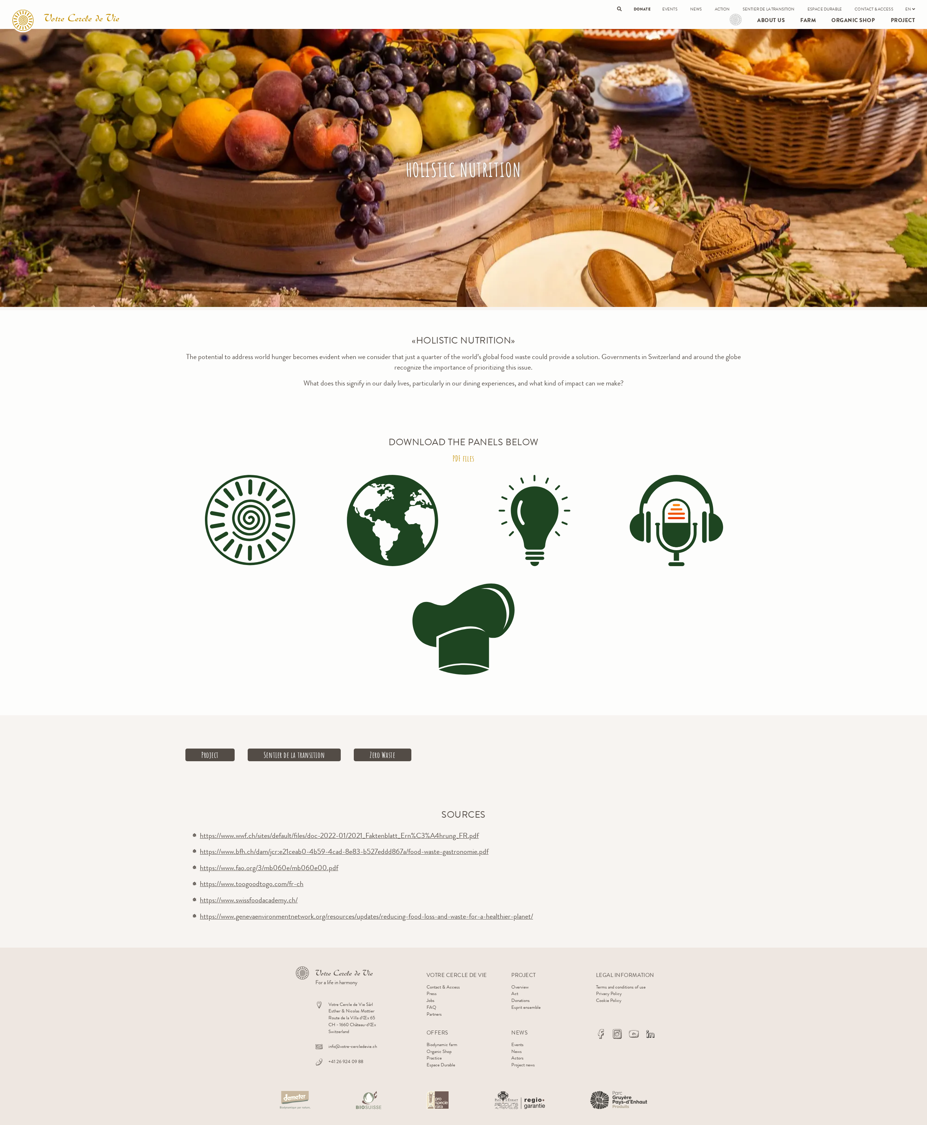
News (696, 9)
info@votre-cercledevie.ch (352, 1046)
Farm (808, 20)
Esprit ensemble (526, 1007)
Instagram (617, 1033)
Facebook (600, 1033)
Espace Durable (825, 9)
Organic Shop (853, 20)
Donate (642, 9)
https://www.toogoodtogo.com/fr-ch (251, 883)
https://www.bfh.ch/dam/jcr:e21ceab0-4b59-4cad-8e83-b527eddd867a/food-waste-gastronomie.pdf (344, 851)
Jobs (431, 1000)
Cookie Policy (608, 1000)
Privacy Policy (609, 993)
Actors (517, 1057)
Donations (520, 1000)
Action (722, 9)
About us (771, 20)
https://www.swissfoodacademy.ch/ (249, 900)
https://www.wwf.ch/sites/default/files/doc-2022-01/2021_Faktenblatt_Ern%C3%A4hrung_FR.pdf (339, 835)
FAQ (431, 1007)
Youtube (633, 1033)
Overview (520, 986)
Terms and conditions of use (621, 986)
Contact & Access (874, 9)
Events (670, 9)
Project (736, 20)
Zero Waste (382, 755)
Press (432, 993)
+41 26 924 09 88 (345, 1061)
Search (619, 9)
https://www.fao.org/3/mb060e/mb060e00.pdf (269, 868)
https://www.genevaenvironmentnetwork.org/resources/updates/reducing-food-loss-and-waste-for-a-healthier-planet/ (366, 916)
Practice (434, 1057)
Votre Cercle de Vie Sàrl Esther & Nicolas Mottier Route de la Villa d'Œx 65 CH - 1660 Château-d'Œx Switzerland (352, 1018)
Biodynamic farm (442, 1044)
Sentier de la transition (769, 9)
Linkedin (650, 1033)
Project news (523, 1064)
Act (514, 993)
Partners (434, 1014)
